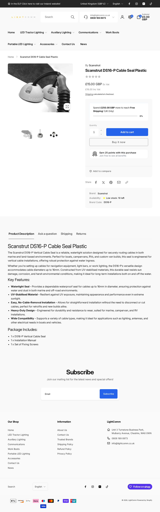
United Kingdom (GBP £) (92, 3)
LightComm (132, 500)
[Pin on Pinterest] (110, 182)
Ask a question (47, 233)
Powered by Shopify (144, 500)
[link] (34, 3)
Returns (81, 233)
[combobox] (59, 17)
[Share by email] (119, 182)
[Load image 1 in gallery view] (26, 134)
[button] (144, 17)
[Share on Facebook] (96, 182)
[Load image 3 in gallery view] (53, 134)
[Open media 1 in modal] (40, 87)
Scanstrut (92, 65)
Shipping (89, 94)
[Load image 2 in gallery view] (40, 134)
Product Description (21, 233)
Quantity (93, 125)
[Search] (73, 17)
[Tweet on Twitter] (103, 182)
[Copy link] (126, 182)
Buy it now (118, 142)
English (116, 3)
